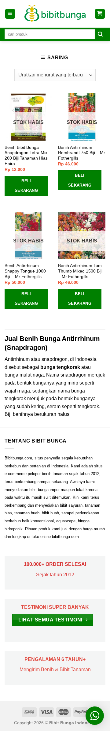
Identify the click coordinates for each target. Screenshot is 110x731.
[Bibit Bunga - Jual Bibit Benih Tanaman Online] (55, 14)
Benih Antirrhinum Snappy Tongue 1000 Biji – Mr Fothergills (25, 271)
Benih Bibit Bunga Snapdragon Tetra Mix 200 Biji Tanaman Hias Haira (26, 155)
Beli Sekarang (26, 186)
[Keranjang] (100, 14)
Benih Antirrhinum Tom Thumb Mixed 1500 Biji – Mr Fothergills (80, 271)
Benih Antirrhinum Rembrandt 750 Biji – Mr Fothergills (81, 153)
